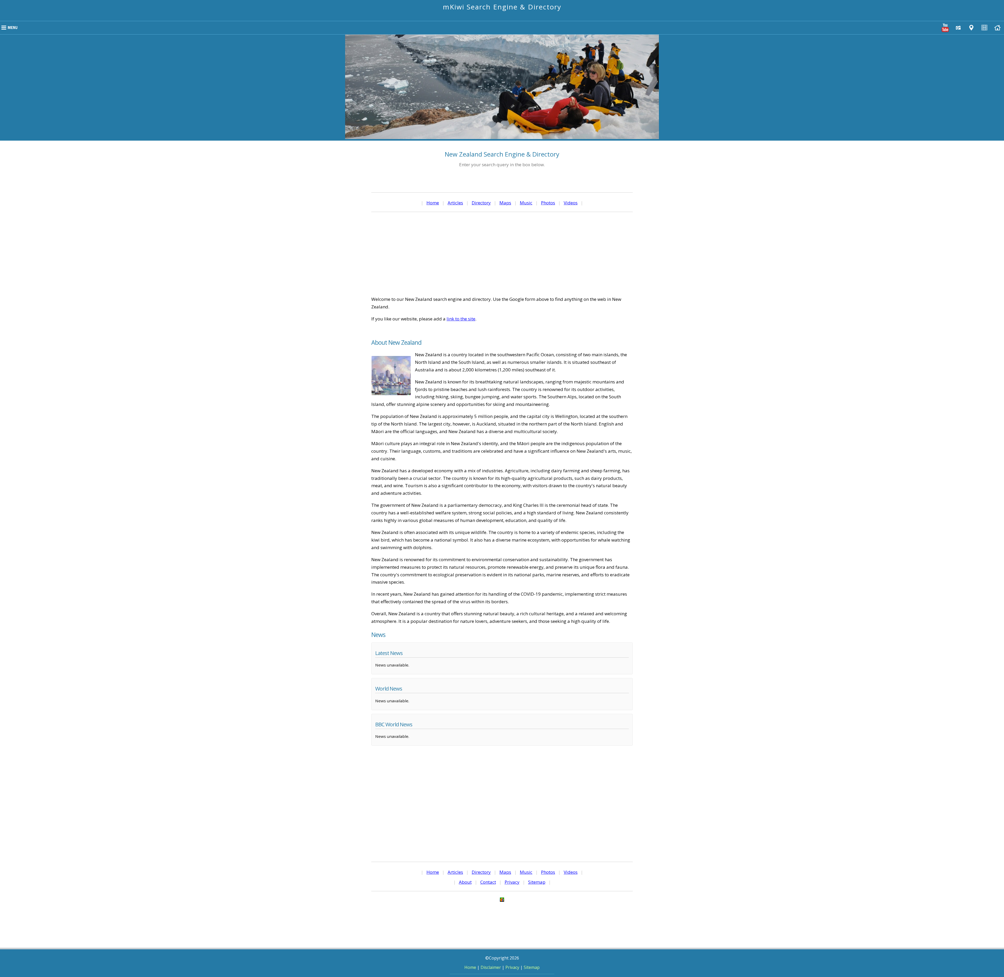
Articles (455, 203)
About (465, 882)
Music (526, 203)
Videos (571, 203)
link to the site (461, 319)
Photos (548, 203)
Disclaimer (491, 967)
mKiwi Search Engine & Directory (502, 7)
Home (432, 203)
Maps (505, 203)
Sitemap (536, 882)
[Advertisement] (502, 253)
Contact (488, 882)
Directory (481, 203)
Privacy (512, 882)
